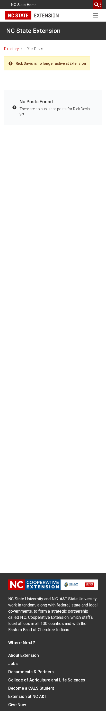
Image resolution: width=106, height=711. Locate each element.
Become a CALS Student (31, 688)
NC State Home (24, 5)
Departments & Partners (31, 671)
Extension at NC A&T (27, 696)
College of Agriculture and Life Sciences (46, 680)
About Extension (23, 655)
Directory (11, 49)
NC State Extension (33, 30)
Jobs (13, 663)
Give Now (17, 704)
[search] (97, 4)
